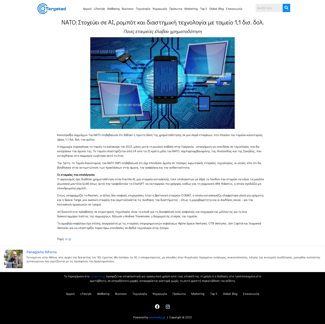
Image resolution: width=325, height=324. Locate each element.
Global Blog (216, 9)
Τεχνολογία (143, 9)
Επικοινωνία (234, 9)
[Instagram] (167, 306)
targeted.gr (97, 276)
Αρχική (87, 9)
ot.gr (68, 239)
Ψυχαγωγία (160, 9)
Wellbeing (113, 9)
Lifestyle (99, 9)
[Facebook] (157, 306)
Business (128, 9)
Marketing (191, 9)
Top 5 (203, 9)
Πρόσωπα (175, 9)
